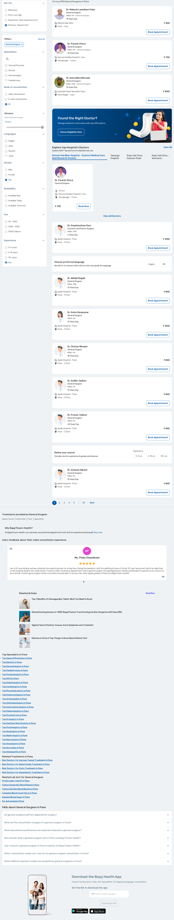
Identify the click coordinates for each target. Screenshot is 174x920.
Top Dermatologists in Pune (15, 666)
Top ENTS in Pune (10, 678)
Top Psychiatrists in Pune (14, 715)
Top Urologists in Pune (13, 719)
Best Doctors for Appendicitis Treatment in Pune (25, 772)
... (79, 503)
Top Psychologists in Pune (14, 727)
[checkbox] (6, 65)
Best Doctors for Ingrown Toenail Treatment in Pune (27, 760)
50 (84, 503)
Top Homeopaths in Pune (14, 752)
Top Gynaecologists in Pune (15, 674)
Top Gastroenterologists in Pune (18, 707)
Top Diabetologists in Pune (15, 683)
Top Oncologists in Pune (13, 744)
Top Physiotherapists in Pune (16, 691)
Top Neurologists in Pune (14, 739)
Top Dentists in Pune (12, 662)
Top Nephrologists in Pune (14, 735)
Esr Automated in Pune (13, 801)
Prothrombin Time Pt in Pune (15, 781)
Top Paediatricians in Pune (15, 670)
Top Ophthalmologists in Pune (16, 703)
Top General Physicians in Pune (17, 658)
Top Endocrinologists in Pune (16, 695)
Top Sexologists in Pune (13, 731)
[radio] (6, 10)
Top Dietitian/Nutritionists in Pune (19, 723)
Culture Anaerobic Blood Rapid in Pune (20, 785)
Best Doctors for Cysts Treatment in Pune (22, 768)
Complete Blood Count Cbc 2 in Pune (19, 793)
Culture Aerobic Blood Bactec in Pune (20, 789)
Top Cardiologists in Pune (14, 687)
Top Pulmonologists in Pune (15, 711)
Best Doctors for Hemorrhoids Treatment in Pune (26, 764)
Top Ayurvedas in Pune (13, 748)
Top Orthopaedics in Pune (14, 699)
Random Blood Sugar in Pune (16, 797)
